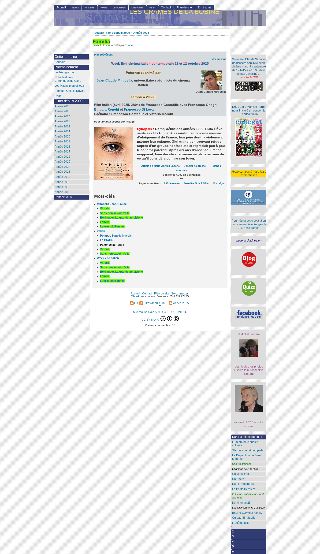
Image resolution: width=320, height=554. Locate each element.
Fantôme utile (240, 522)
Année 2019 (62, 141)
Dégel (58, 96)
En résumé (205, 7)
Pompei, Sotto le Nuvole (116, 235)
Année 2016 (62, 156)
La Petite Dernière (243, 489)
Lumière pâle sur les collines (245, 443)
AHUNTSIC (180, 311)
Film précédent (103, 54)
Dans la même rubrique (247, 437)
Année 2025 (141, 32)
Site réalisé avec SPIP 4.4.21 (151, 311)
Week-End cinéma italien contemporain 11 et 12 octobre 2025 (160, 63)
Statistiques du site (143, 296)
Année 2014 (62, 166)
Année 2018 (62, 146)
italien (101, 231)
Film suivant (218, 59)
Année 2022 (62, 126)
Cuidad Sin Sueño (244, 517)
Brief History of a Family (247, 512)
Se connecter (179, 293)
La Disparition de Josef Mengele (246, 457)
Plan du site (184, 7)
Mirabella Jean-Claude (112, 204)
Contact (166, 7)
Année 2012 (62, 176)
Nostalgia (218, 183)
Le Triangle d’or (65, 72)
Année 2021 (62, 131)
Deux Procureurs (243, 484)
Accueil (98, 32)
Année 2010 (62, 187)
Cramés (129, 45)
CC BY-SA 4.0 (150, 319)
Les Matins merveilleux (69, 85)
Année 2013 (62, 171)
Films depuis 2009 (118, 32)
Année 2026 (62, 106)
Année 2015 (62, 161)
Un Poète (238, 479)
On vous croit (240, 474)
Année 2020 (62, 136)
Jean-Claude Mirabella (114, 80)
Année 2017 (62, 151)
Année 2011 (62, 182)
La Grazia (106, 240)
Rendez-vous (63, 197)
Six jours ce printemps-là (248, 450)
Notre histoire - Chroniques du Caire (68, 79)
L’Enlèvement (172, 183)
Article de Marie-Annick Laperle (160, 165)
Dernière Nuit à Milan (196, 183)
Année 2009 (62, 192)
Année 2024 (62, 116)
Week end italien (108, 258)
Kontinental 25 (241, 502)
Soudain (60, 62)
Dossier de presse (195, 165)
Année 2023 (62, 121)
